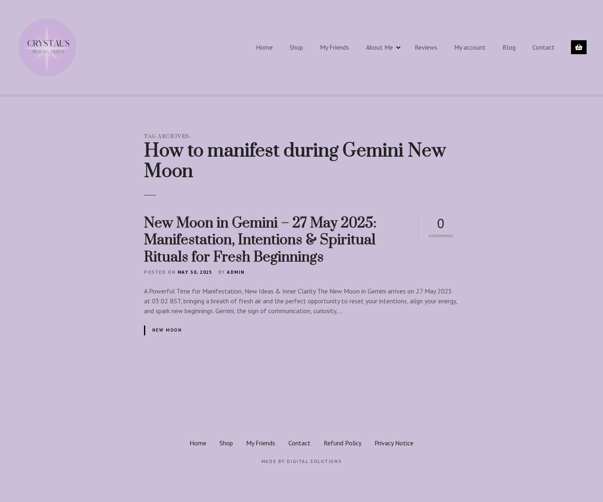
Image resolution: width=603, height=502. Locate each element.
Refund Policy (342, 443)
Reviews (426, 47)
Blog (509, 47)
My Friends (334, 47)
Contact (543, 47)
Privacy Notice (394, 443)
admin (235, 272)
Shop (296, 47)
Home (264, 47)
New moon (167, 330)
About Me (379, 47)
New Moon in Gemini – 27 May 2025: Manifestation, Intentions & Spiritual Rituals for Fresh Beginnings (260, 240)
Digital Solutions (314, 461)
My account (470, 47)
